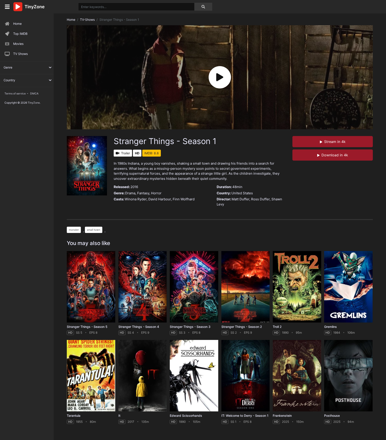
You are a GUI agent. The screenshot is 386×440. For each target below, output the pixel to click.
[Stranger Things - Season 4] (142, 287)
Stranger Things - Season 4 (138, 327)
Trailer (125, 153)
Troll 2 (277, 327)
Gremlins (330, 327)
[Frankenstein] (297, 376)
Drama (130, 193)
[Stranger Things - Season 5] (91, 287)
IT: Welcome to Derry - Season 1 (245, 415)
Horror (156, 193)
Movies (18, 44)
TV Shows (20, 54)
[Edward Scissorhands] (194, 376)
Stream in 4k (335, 141)
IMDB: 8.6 (151, 153)
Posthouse (332, 415)
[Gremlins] (348, 287)
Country (9, 80)
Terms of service (15, 93)
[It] (142, 376)
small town (93, 229)
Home (17, 23)
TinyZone (34, 102)
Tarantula (73, 415)
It (119, 415)
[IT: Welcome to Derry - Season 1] (245, 376)
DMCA (34, 93)
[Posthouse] (348, 376)
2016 (134, 187)
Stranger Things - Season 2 (241, 327)
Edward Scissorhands (186, 415)
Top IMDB (20, 34)
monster (74, 229)
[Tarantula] (91, 376)
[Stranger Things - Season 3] (194, 287)
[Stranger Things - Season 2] (245, 287)
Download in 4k (334, 155)
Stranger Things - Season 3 (190, 327)
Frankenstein (282, 415)
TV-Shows (87, 19)
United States (242, 193)
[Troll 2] (297, 287)
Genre (8, 67)
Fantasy (143, 193)
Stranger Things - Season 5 (87, 327)
